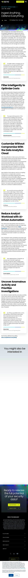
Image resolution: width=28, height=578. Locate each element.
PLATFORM (6, 533)
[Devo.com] (5, 2)
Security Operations (8, 7)
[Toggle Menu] (25, 1)
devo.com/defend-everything (9, 337)
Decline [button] (16, 575)
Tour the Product (12, 504)
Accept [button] (11, 575)
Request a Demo (20, 1)
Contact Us (13, 559)
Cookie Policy (22, 568)
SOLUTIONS (6, 537)
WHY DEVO (6, 545)
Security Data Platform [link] (7, 107)
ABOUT (5, 549)
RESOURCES (6, 541)
